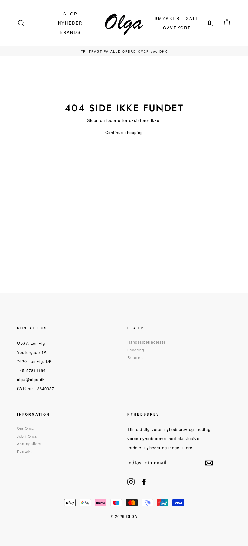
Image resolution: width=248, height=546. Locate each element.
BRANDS (70, 32)
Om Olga (25, 428)
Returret (135, 357)
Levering (135, 349)
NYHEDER (70, 23)
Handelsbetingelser (146, 341)
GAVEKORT (177, 28)
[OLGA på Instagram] (131, 481)
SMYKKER (167, 18)
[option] (124, 51)
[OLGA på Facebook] (144, 481)
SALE (192, 18)
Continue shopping (124, 132)
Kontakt (24, 451)
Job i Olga (27, 436)
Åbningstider (29, 443)
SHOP (70, 14)
